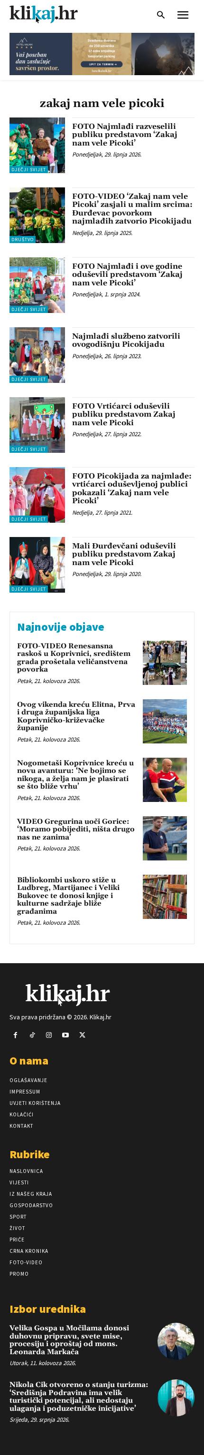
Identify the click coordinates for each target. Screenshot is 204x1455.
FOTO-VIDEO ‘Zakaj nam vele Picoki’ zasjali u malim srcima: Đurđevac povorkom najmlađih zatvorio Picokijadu (132, 209)
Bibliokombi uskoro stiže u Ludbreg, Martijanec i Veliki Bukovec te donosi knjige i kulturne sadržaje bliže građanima (68, 896)
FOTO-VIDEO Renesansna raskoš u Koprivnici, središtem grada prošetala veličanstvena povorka (73, 658)
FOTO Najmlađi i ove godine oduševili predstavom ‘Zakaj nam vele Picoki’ (127, 275)
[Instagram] (49, 1035)
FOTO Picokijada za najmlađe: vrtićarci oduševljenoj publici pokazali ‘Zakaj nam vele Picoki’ (132, 488)
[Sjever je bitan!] (52, 14)
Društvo (22, 239)
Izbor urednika (47, 1308)
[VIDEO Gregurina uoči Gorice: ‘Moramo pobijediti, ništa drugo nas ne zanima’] (165, 838)
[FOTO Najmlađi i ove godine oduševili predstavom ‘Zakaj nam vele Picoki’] (37, 285)
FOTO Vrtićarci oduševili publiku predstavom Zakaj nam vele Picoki (124, 414)
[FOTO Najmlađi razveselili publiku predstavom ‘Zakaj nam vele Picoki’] (37, 145)
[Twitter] (82, 1035)
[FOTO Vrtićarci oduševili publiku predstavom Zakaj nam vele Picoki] (37, 425)
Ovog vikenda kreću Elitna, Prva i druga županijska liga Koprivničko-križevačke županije (76, 716)
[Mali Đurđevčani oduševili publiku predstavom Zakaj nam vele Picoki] (37, 565)
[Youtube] (66, 1035)
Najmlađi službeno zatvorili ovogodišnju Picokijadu (126, 341)
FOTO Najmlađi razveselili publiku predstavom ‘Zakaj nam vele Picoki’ (124, 135)
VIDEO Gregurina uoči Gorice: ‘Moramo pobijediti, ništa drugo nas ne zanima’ (76, 829)
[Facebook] (15, 1035)
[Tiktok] (32, 1035)
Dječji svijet (28, 169)
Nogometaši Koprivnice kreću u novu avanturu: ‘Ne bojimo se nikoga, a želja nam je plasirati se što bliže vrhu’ (75, 775)
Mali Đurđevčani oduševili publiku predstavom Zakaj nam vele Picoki (124, 554)
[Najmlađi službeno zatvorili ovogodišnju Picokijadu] (37, 355)
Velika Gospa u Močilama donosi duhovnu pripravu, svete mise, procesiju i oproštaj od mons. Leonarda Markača (69, 1340)
